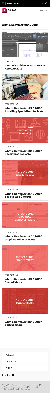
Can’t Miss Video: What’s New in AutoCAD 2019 (25, 67)
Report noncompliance (19, 387)
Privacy (4, 385)
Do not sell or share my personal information (23, 385)
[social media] (8, 375)
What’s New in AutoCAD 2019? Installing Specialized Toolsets (24, 110)
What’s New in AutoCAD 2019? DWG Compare (23, 323)
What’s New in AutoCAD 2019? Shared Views (23, 281)
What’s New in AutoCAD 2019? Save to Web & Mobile (23, 195)
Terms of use (32, 387)
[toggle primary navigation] (4, 3)
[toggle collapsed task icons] (42, 3)
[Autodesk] (13, 3)
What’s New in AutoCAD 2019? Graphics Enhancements (23, 238)
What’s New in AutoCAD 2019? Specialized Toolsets (23, 153)
